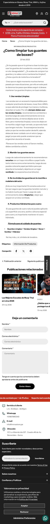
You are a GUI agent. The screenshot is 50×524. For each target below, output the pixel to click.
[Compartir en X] (23, 251)
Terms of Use (42, 465)
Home (4, 41)
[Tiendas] (36, 13)
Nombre (6, 324)
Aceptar (24, 506)
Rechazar (24, 512)
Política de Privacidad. (28, 499)
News (12, 41)
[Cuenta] (41, 13)
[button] (3, 32)
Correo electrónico (10, 336)
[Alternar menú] (3, 13)
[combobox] (25, 23)
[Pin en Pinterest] (31, 251)
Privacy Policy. (9, 468)
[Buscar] (44, 22)
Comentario (7, 348)
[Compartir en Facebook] (16, 251)
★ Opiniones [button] (47, 265)
